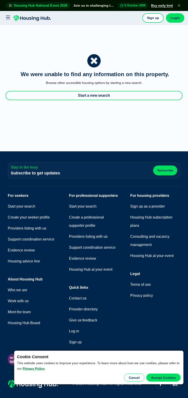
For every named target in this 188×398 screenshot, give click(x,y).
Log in (74, 331)
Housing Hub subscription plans (151, 221)
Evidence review (21, 250)
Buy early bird (162, 5)
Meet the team (19, 312)
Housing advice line (24, 261)
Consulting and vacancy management (149, 241)
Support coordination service (31, 239)
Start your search (21, 206)
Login (175, 18)
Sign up (153, 18)
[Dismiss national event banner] (179, 5)
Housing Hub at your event (90, 269)
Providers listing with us (27, 228)
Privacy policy (141, 295)
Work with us (18, 301)
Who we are (17, 290)
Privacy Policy (34, 368)
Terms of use (140, 284)
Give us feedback (83, 320)
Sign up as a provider (147, 206)
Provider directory (83, 309)
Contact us (77, 298)
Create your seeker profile (29, 217)
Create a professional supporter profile (86, 221)
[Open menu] (7, 18)
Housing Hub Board (24, 323)
